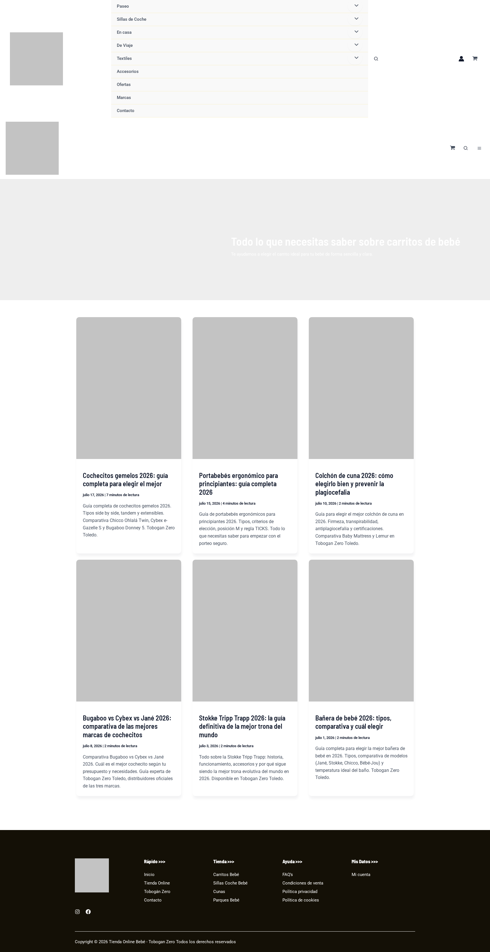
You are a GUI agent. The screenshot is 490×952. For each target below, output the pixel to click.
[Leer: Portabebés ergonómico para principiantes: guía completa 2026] (245, 388)
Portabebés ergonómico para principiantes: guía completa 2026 (238, 483)
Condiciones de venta (302, 883)
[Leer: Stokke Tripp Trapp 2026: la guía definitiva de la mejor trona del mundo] (245, 631)
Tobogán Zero (157, 892)
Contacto (153, 900)
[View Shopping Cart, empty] (475, 59)
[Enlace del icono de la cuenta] (461, 59)
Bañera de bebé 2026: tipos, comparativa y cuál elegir (353, 722)
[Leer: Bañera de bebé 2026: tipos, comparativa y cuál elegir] (361, 631)
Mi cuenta (361, 875)
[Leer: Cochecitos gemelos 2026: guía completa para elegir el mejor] (128, 388)
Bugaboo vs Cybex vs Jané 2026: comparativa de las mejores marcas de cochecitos (127, 726)
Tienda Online (157, 883)
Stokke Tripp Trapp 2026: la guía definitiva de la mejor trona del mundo (242, 726)
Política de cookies (300, 900)
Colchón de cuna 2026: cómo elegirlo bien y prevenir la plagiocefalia (354, 483)
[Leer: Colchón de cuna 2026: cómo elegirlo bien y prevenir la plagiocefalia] (361, 388)
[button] (376, 59)
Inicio (149, 875)
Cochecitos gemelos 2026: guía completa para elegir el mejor (125, 479)
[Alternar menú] (355, 19)
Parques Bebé (226, 900)
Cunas (219, 892)
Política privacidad (299, 892)
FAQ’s (287, 875)
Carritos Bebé (226, 875)
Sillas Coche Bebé (230, 883)
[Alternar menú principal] (479, 148)
